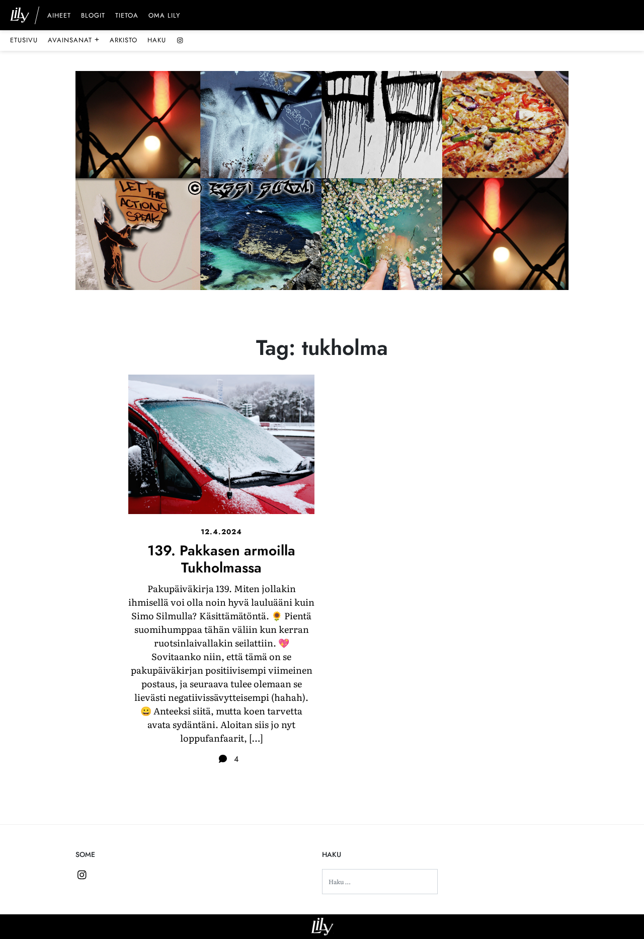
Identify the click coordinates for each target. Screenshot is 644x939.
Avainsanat (74, 40)
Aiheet (59, 16)
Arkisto (123, 40)
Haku (156, 40)
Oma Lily (164, 16)
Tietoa (126, 16)
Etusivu (24, 40)
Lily (322, 926)
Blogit (93, 16)
